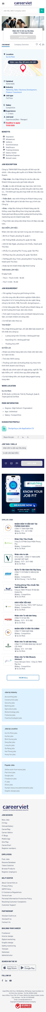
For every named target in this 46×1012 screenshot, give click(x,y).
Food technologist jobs (13, 718)
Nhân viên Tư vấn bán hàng (25, 615)
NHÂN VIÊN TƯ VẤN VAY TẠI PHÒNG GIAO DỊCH (26, 525)
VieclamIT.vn (7, 919)
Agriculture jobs (11, 709)
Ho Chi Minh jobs (11, 733)
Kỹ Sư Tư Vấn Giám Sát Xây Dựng (28, 569)
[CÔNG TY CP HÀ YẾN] (8, 619)
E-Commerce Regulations (11, 892)
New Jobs (5, 820)
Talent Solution (8, 865)
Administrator (7, 955)
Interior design (7, 936)
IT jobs (7, 782)
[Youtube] (10, 980)
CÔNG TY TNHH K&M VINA (23, 33)
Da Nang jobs (10, 748)
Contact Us (6, 922)
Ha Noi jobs (9, 736)
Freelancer (6, 933)
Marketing (9, 90)
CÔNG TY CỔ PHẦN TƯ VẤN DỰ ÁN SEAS (27, 573)
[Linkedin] (6, 980)
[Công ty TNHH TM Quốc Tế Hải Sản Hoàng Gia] (8, 589)
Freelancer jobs (11, 779)
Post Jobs (5, 859)
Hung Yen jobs (10, 754)
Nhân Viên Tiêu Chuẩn (24, 539)
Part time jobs (10, 772)
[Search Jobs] (42, 10)
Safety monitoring (9, 946)
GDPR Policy (6, 889)
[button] (37, 44)
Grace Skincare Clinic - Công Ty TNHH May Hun (28, 663)
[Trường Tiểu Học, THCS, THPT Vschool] (8, 606)
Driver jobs (9, 785)
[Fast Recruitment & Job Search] (23, 3)
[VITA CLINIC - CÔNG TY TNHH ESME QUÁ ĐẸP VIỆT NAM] (8, 558)
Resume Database (9, 862)
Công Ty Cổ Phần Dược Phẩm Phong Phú (28, 543)
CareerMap (6, 829)
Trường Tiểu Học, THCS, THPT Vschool (28, 605)
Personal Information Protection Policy (17, 898)
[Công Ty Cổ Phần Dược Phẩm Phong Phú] (8, 543)
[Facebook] (2, 980)
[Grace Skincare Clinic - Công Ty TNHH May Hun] (8, 661)
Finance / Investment (14, 92)
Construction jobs (11, 700)
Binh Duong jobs (11, 739)
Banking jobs (10, 706)
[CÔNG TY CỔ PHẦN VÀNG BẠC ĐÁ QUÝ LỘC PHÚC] (8, 645)
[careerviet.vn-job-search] (10, 968)
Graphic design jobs (12, 791)
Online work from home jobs (15, 769)
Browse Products (8, 869)
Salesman (5, 952)
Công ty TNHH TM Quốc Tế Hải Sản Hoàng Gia (27, 591)
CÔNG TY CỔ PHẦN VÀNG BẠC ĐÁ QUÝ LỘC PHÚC (28, 645)
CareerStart (6, 845)
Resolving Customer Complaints (14, 902)
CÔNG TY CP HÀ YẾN (22, 618)
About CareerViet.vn (9, 883)
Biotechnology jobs (12, 712)
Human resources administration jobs (19, 788)
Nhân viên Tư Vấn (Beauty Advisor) (25, 658)
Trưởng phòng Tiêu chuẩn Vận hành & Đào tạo (27, 586)
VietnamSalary (7, 826)
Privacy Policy (7, 886)
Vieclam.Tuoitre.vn (9, 916)
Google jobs (9, 775)
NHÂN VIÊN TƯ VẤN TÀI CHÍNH (27, 628)
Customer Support (9, 905)
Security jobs (10, 703)
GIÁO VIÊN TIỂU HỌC (23, 602)
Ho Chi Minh (10, 57)
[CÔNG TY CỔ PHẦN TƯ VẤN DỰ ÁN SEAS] (8, 573)
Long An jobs (10, 745)
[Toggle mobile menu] (3, 3)
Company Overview (21, 44)
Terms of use (7, 895)
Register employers (9, 872)
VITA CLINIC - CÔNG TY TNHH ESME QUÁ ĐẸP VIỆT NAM (27, 558)
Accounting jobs (11, 697)
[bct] (23, 1006)
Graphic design (7, 942)
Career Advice (7, 832)
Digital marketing (8, 939)
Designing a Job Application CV (21, 428)
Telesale (5, 949)
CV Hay (4, 823)
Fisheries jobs (10, 715)
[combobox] (21, 10)
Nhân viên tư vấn (21, 554)
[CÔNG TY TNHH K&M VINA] (8, 527)
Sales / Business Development (25, 90)
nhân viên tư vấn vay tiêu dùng (14, 448)
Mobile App (6, 839)
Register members (9, 848)
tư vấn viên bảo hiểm (11, 453)
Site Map (5, 842)
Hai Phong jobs (10, 751)
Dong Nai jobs (10, 742)
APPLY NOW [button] (23, 37)
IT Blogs (5, 835)
